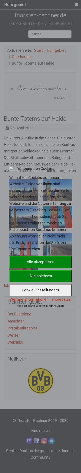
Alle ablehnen (40, 276)
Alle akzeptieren (40, 262)
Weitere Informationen (29, 299)
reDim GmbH (56, 305)
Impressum (61, 299)
